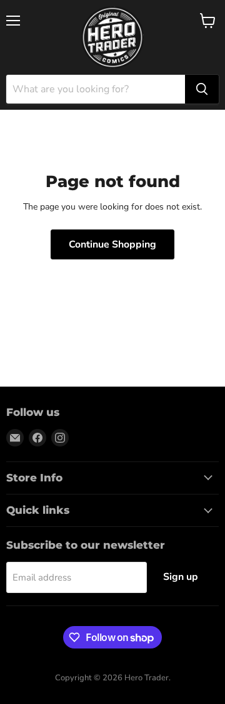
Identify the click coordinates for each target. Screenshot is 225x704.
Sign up (180, 577)
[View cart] (208, 20)
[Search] (202, 89)
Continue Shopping (112, 244)
